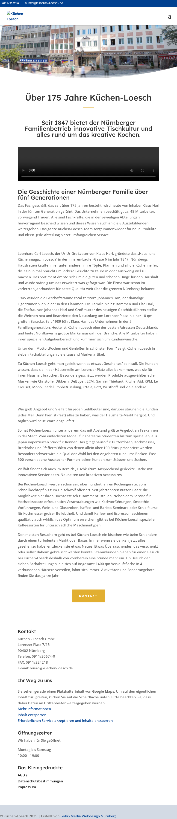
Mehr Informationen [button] (34, 708)
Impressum (27, 786)
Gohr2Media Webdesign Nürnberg (88, 815)
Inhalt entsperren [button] (32, 714)
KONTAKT (88, 596)
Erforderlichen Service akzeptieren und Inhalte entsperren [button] (65, 720)
